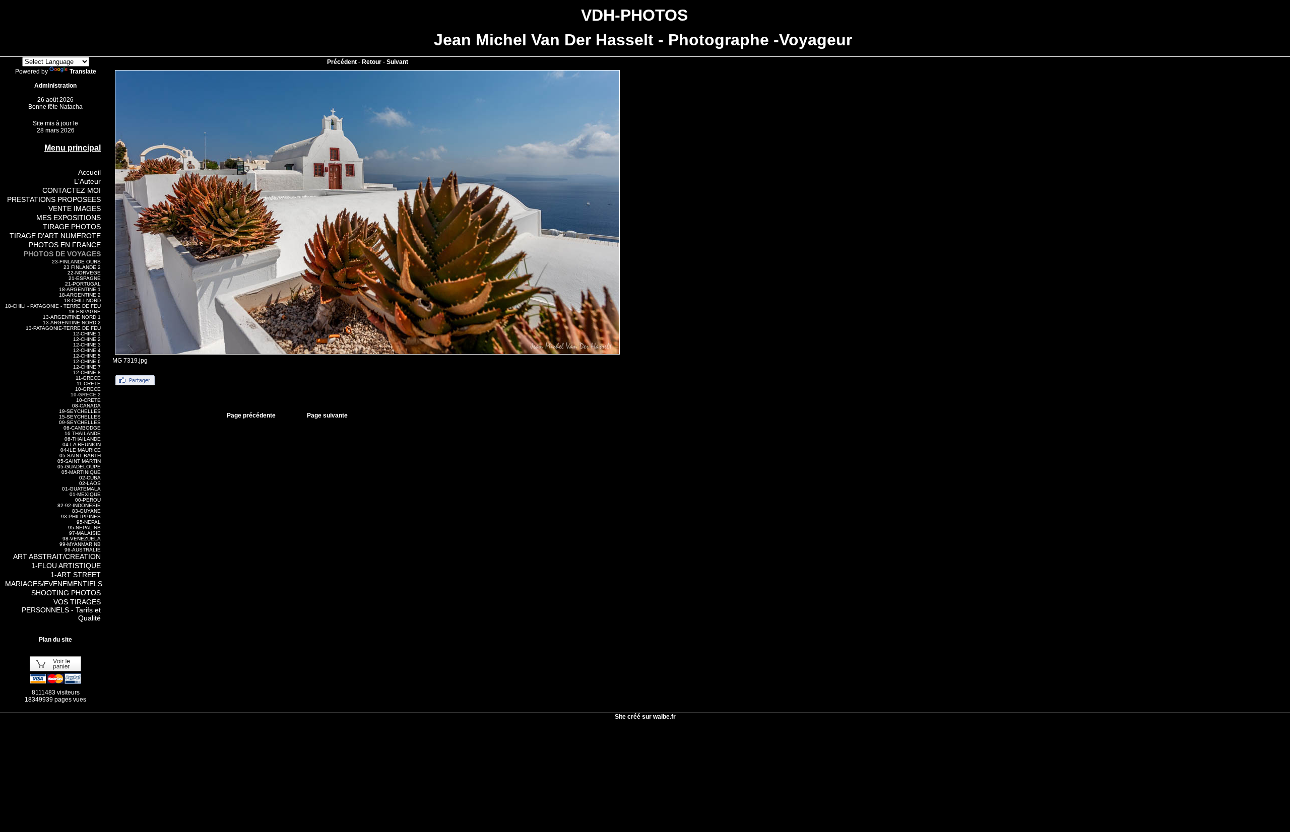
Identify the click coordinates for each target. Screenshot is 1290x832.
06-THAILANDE (82, 439)
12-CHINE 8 (87, 372)
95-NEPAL (89, 522)
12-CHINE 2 (87, 339)
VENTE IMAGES (74, 208)
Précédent (342, 61)
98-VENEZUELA (81, 538)
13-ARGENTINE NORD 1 (72, 317)
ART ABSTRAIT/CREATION (57, 556)
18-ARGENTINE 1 (80, 289)
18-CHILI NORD (82, 300)
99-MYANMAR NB (80, 544)
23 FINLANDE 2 (82, 267)
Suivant (397, 61)
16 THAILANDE (82, 433)
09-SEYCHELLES (80, 422)
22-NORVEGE (84, 272)
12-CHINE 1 (87, 333)
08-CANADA (86, 405)
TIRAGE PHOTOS (72, 227)
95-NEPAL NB (84, 527)
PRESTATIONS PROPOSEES (54, 199)
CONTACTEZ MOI (71, 190)
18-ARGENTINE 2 (80, 295)
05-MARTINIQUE (81, 472)
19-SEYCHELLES (80, 411)
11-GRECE (88, 378)
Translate (83, 71)
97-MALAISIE (85, 533)
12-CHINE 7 (87, 367)
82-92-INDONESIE (79, 505)
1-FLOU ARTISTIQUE (66, 566)
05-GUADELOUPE (79, 466)
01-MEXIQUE (85, 494)
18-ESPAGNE (85, 311)
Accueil (89, 172)
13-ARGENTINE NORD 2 (72, 322)
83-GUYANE (86, 511)
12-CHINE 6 (87, 361)
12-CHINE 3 (87, 345)
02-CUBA (90, 477)
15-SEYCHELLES (80, 417)
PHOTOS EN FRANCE (65, 245)
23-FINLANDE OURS (76, 261)
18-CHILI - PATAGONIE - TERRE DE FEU (53, 306)
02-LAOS (90, 483)
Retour (371, 61)
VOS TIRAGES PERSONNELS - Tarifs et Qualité (61, 610)
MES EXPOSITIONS (68, 218)
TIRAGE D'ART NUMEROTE (55, 236)
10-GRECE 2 (86, 394)
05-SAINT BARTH (80, 455)
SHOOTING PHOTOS (66, 593)
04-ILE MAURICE (80, 450)
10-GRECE (88, 389)
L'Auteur (87, 181)
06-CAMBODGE (82, 428)
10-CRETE (88, 400)
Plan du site (55, 639)
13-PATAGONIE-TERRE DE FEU (63, 328)
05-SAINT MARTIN (79, 461)
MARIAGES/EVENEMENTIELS (53, 584)
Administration (55, 85)
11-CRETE (89, 383)
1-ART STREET (75, 575)
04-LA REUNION (81, 444)
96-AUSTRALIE (82, 549)
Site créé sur (645, 716)
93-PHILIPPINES (81, 516)
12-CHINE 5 (87, 356)
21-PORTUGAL (83, 284)
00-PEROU (88, 500)
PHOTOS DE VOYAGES (62, 254)
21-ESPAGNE (85, 278)
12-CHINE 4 (87, 350)
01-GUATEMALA (81, 489)
